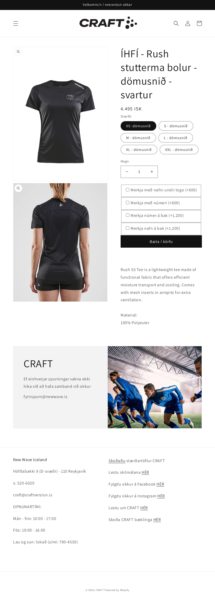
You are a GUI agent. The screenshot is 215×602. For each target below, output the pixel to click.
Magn (125, 161)
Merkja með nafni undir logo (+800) (164, 190)
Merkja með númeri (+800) (155, 203)
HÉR (145, 472)
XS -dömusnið (138, 126)
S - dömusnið (176, 126)
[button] (16, 23)
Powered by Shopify (117, 590)
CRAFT (100, 590)
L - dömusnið (175, 137)
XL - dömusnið (139, 149)
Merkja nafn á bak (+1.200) (155, 228)
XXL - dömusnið (179, 149)
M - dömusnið (138, 137)
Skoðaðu (117, 460)
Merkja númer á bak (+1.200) (157, 215)
